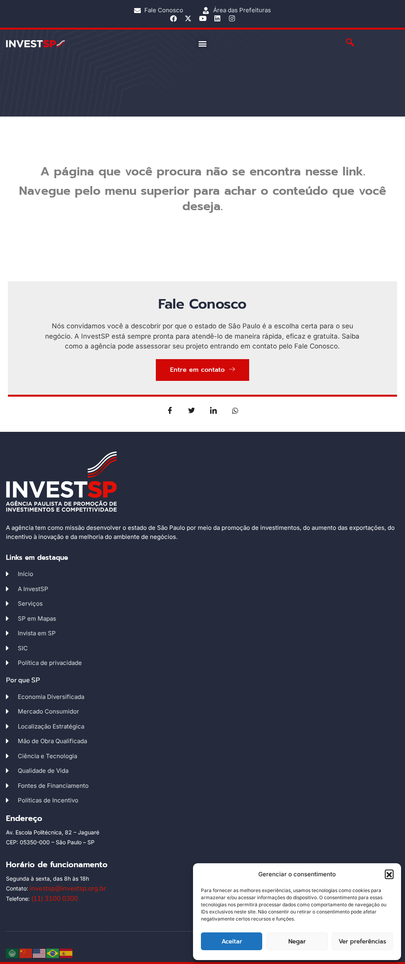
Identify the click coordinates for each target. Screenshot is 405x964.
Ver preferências (362, 941)
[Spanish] (66, 952)
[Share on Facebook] (170, 410)
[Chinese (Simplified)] (26, 952)
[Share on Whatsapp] (235, 410)
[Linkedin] (217, 18)
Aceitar (231, 941)
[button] (389, 874)
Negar (297, 941)
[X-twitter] (188, 18)
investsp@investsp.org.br (68, 888)
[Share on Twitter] (192, 410)
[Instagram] (232, 18)
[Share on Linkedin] (213, 410)
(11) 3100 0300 (54, 898)
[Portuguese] (53, 952)
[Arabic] (12, 952)
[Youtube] (202, 18)
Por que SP (23, 680)
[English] (39, 952)
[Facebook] (173, 18)
